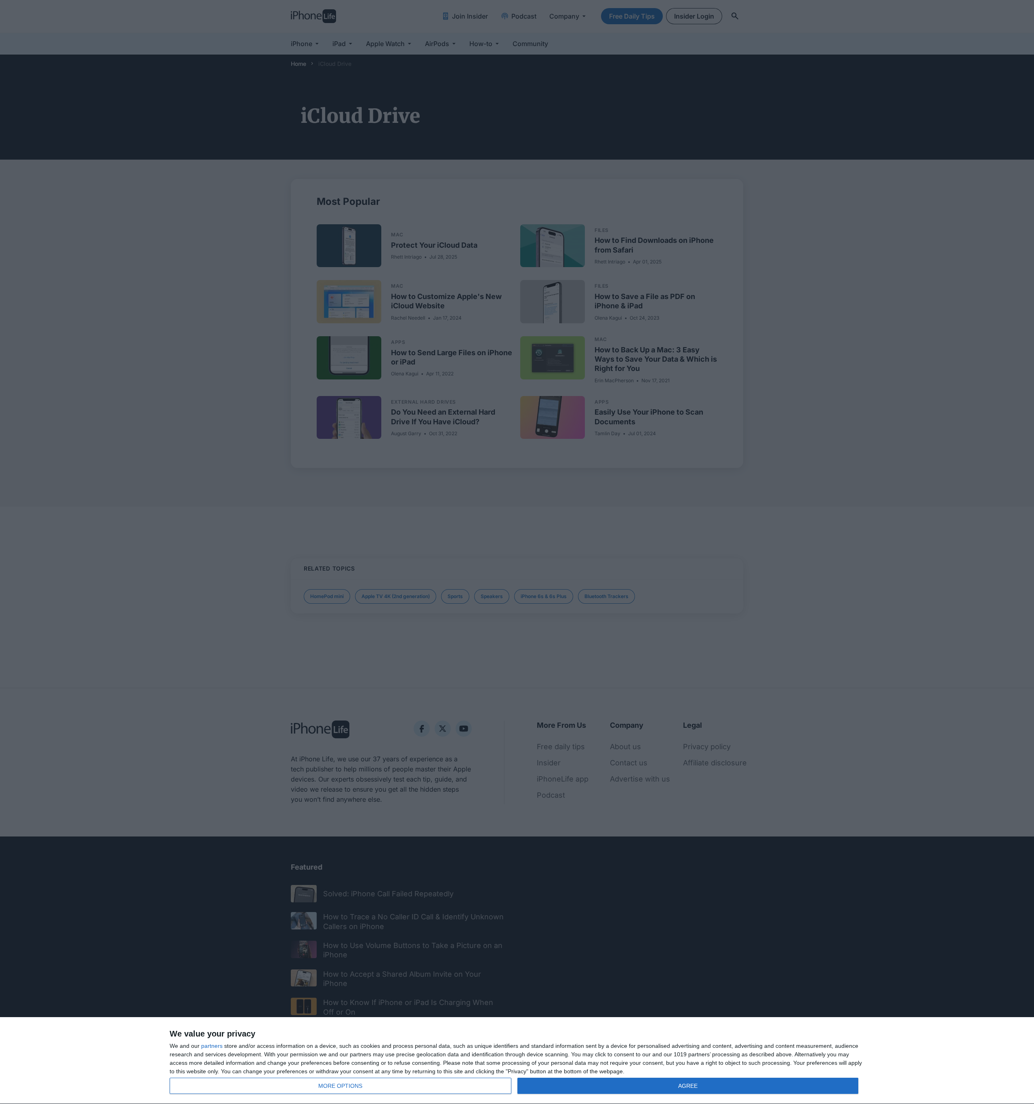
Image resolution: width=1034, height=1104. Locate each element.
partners (212, 1046)
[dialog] (517, 1061)
